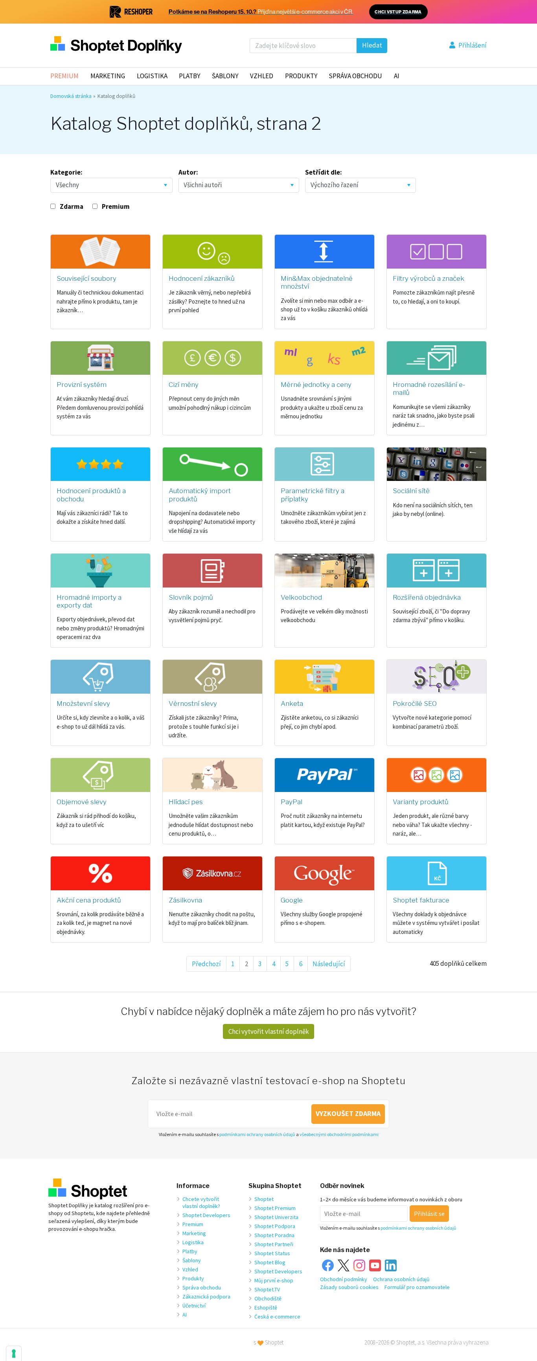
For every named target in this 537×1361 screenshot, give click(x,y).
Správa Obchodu (355, 76)
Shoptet (264, 1199)
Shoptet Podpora (274, 1226)
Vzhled (261, 76)
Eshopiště (265, 1307)
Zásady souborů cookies (349, 1287)
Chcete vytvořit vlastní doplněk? (201, 1202)
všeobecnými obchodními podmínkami (339, 1134)
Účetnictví (194, 1305)
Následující (329, 964)
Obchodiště (267, 1298)
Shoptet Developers (206, 1215)
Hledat (372, 45)
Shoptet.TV (267, 1289)
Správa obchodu (201, 1287)
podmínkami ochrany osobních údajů (257, 1134)
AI (396, 76)
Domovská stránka (71, 95)
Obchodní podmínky (343, 1279)
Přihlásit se (429, 1213)
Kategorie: (66, 172)
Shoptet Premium (275, 1208)
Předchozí (206, 964)
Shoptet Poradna (274, 1235)
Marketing (107, 76)
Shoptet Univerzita (276, 1217)
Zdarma (71, 206)
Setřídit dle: (323, 172)
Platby (189, 76)
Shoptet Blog (269, 1262)
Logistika (152, 76)
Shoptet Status (272, 1253)
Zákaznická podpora (206, 1296)
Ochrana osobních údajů (401, 1279)
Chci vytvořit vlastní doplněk (268, 1031)
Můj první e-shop (273, 1280)
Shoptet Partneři (273, 1244)
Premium (64, 76)
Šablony (225, 76)
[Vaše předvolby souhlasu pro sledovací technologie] (13, 1353)
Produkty (301, 76)
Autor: (188, 172)
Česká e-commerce (277, 1316)
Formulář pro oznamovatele (417, 1287)
